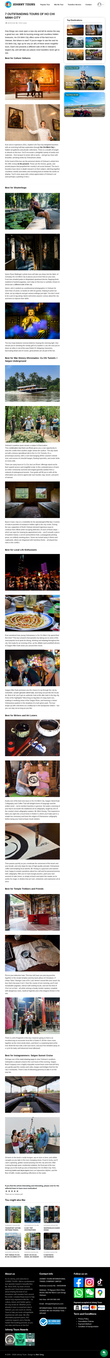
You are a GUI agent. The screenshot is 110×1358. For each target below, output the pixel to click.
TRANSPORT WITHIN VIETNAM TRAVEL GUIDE (13, 1230)
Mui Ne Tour (58, 4)
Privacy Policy (83, 1319)
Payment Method (84, 1324)
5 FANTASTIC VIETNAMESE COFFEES (49, 1257)
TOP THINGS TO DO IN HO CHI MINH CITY (13, 1256)
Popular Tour (45, 4)
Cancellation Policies (86, 1321)
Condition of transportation (88, 1326)
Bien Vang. (40, 1355)
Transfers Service (74, 4)
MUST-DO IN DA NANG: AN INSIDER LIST (31, 1257)
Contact (89, 4)
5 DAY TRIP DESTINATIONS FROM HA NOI (30, 1230)
